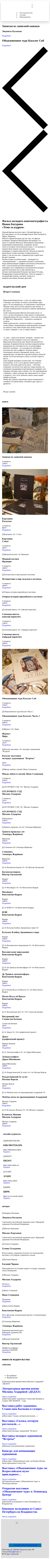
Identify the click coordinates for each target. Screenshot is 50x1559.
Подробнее (6, 36)
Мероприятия (25, 17)
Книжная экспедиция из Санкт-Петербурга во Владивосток (22, 1510)
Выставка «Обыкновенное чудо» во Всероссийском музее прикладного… (24, 1471)
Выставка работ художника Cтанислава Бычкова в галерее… (23, 1407)
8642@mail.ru (14, 1552)
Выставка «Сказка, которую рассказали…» (20, 1422)
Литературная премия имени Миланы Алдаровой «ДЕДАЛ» (21, 1390)
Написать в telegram (25, 1545)
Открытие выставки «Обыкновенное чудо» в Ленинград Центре (24, 1491)
